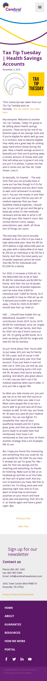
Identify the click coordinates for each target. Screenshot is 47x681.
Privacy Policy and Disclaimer (18, 594)
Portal (10, 649)
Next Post (23, 526)
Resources (12, 632)
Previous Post (23, 518)
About (9, 616)
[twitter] (16, 659)
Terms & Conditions (24, 673)
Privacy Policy (9, 673)
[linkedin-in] (23, 659)
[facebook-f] (8, 659)
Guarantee (13, 624)
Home (9, 608)
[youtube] (30, 659)
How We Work (15, 641)
